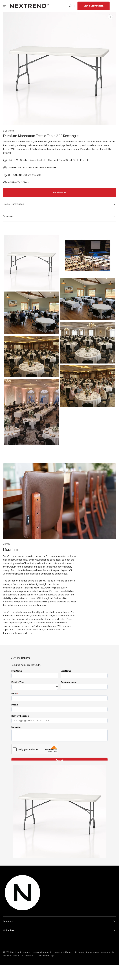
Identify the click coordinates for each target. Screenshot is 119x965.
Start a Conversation (93, 6)
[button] (4, 5)
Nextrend (16, 952)
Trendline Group (45, 955)
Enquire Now (59, 192)
